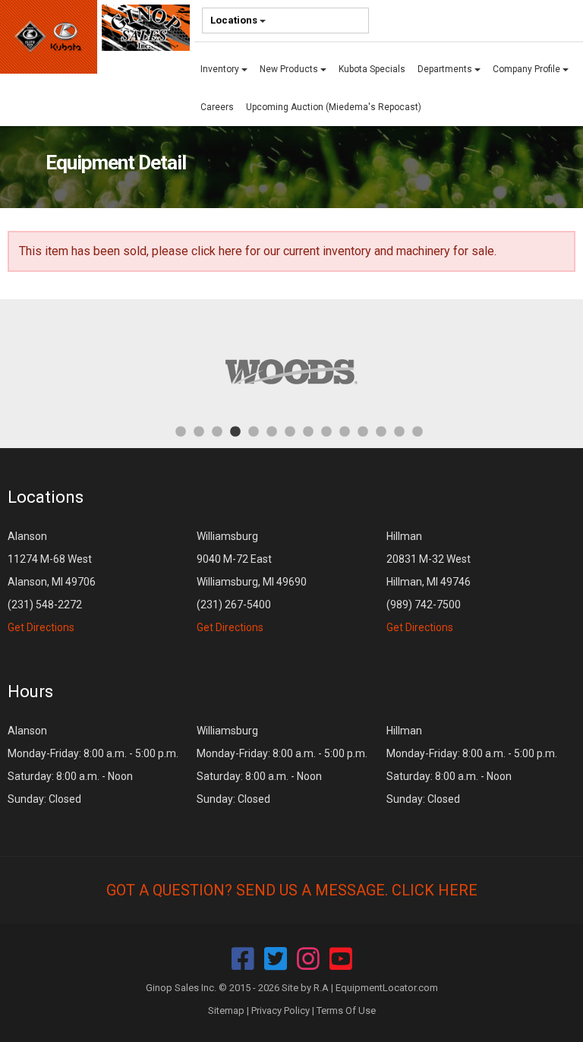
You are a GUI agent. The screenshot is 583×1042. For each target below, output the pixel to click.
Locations (235, 20)
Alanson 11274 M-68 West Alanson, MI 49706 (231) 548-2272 (52, 581)
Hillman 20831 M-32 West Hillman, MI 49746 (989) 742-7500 (428, 581)
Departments (446, 69)
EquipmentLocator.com (387, 987)
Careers (217, 107)
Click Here (434, 890)
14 (417, 431)
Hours (30, 691)
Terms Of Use (346, 1010)
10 (345, 431)
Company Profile (528, 69)
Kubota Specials (372, 69)
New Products (290, 69)
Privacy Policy (280, 1010)
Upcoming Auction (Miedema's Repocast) (333, 107)
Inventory (220, 69)
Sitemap (226, 1010)
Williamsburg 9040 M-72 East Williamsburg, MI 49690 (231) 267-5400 (252, 581)
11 (363, 431)
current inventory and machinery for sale (388, 251)
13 (399, 431)
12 (381, 431)
